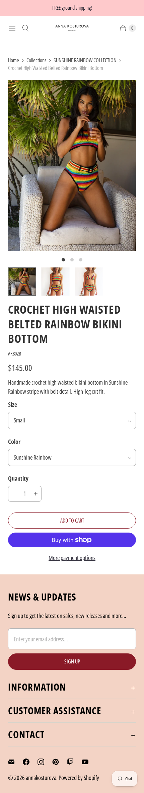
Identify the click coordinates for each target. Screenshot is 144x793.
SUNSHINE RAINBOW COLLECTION (85, 60)
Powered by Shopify (79, 778)
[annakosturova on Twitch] (74, 762)
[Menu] (12, 28)
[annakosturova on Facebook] (30, 762)
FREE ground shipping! (72, 7)
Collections (36, 60)
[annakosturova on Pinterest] (59, 762)
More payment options (72, 558)
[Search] (25, 28)
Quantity (18, 478)
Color (14, 442)
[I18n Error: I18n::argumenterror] (22, 281)
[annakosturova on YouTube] (89, 762)
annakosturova (41, 778)
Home (13, 60)
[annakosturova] (72, 28)
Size (12, 404)
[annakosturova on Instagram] (45, 762)
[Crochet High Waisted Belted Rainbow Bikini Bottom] (72, 165)
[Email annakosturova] (15, 762)
